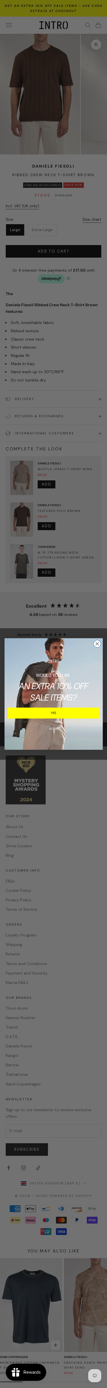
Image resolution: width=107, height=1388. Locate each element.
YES (53, 713)
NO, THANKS (53, 728)
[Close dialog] (97, 644)
